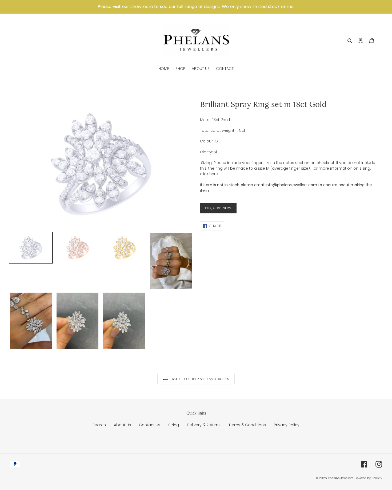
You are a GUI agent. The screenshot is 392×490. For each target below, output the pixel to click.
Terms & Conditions (247, 425)
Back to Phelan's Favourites (200, 379)
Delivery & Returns (204, 425)
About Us (122, 425)
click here (209, 174)
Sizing (173, 425)
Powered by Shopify (368, 478)
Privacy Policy (286, 425)
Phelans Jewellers (341, 478)
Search (99, 425)
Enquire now (218, 208)
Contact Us (149, 425)
